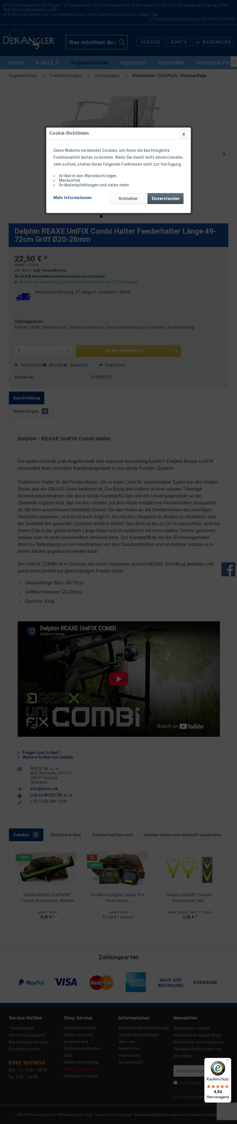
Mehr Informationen (72, 197)
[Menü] (227, 1061)
